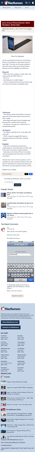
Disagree (19, 290)
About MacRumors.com (10, 322)
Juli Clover (3, 342)
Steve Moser (4, 367)
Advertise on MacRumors (10, 327)
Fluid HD (25, 448)
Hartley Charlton (5, 354)
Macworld (21, 56)
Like (15, 290)
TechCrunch (6, 112)
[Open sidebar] (33, 3)
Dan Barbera (4, 361)
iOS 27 (27, 7)
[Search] (30, 3)
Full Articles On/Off (14, 448)
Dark (2, 449)
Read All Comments (17, 296)
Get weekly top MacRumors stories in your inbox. (17, 178)
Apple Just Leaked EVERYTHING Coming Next (20, 387)
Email (2, 338)
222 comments (7, 174)
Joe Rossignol (21, 342)
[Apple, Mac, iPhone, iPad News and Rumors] (13, 5)
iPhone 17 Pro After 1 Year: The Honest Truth (19, 404)
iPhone (14, 169)
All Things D (6, 130)
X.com (5, 338)
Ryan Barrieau (21, 361)
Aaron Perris (21, 367)
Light (32, 448)
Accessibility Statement (6, 445)
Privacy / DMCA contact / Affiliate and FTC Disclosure (13, 442)
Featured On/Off (5, 448)
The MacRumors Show (13, 409)
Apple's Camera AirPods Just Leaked (17, 382)
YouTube (7, 377)
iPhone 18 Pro (6, 7)
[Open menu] (2, 3)
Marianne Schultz (22, 354)
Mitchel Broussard (5, 348)
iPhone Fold (17, 7)
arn (8, 227)
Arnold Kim (4, 335)
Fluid (21, 448)
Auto (29, 448)
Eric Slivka (20, 335)
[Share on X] (26, 174)
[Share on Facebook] (31, 174)
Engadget (5, 144)
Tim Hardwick (21, 348)
